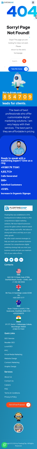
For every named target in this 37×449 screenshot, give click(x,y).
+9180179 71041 (18, 329)
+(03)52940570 (18, 313)
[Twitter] (11, 260)
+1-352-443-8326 (18, 282)
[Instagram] (16, 260)
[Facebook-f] (6, 260)
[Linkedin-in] (21, 260)
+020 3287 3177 (18, 298)
